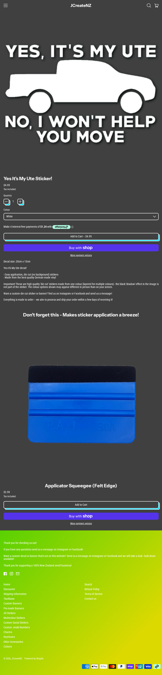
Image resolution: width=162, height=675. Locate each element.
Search (88, 584)
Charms (8, 632)
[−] (6, 201)
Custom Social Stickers (16, 622)
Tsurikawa (9, 598)
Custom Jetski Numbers (17, 627)
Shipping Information (15, 593)
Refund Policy (92, 589)
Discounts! (9, 589)
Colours (8, 646)
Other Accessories (13, 641)
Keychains (9, 636)
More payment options (81, 255)
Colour (7, 209)
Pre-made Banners (14, 608)
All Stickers (9, 613)
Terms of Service (94, 593)
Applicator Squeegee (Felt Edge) (81, 485)
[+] (20, 201)
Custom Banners (13, 603)
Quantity (8, 195)
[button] (149, 5)
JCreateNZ (81, 5)
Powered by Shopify (33, 658)
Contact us (90, 598)
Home (7, 584)
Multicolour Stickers (14, 617)
